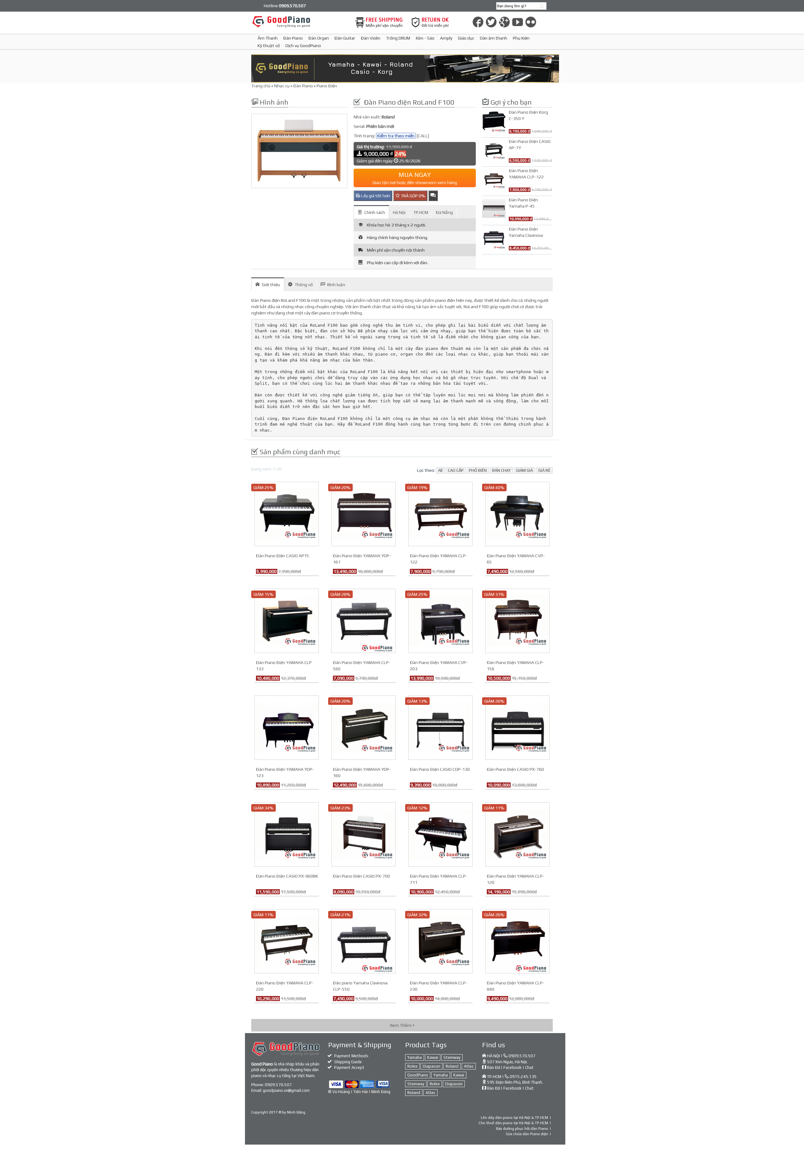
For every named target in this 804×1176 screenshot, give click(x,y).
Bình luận (336, 284)
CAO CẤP (456, 470)
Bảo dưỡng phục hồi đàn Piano (522, 1128)
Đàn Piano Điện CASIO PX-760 (515, 769)
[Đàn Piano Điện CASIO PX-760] (517, 727)
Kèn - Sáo (425, 38)
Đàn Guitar (344, 38)
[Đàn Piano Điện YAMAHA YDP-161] (363, 513)
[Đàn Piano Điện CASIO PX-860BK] (286, 833)
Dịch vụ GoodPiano (303, 45)
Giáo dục (466, 38)
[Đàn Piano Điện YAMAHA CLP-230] (440, 940)
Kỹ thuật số (269, 45)
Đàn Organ (318, 38)
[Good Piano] (299, 21)
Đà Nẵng (444, 212)
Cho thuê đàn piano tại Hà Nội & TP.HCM (513, 1123)
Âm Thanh (268, 38)
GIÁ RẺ (544, 470)
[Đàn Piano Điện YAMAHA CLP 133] (286, 620)
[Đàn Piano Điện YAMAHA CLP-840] (517, 940)
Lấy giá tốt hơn (375, 195)
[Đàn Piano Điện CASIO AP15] (286, 513)
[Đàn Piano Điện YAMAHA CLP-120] (517, 833)
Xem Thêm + (402, 1025)
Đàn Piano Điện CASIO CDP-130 (440, 769)
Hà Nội (399, 212)
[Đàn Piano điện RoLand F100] (299, 151)
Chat (529, 1067)
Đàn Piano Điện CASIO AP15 (282, 555)
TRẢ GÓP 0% (412, 195)
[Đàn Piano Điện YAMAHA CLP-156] (517, 620)
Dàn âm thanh (493, 38)
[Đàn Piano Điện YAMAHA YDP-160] (363, 727)
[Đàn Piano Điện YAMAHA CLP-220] (286, 940)
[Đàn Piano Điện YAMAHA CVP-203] (440, 620)
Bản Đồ (493, 1067)
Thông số (304, 284)
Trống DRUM (398, 38)
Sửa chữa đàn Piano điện (527, 1134)
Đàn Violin (370, 38)
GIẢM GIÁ (524, 470)
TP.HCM (420, 212)
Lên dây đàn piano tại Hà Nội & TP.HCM (514, 1117)
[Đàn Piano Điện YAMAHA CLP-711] (440, 833)
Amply (446, 38)
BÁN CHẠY (501, 470)
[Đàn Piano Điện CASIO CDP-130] (440, 727)
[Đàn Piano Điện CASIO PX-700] (363, 833)
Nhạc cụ (282, 85)
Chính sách (374, 212)
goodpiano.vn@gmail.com (286, 1090)
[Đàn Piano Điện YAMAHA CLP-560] (363, 620)
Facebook (512, 1067)
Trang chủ (260, 85)
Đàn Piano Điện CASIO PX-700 (361, 876)
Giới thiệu (271, 284)
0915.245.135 (523, 1076)
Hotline (285, 5)
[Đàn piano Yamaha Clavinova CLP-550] (363, 940)
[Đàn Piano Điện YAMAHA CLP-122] (440, 513)
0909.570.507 (278, 1084)
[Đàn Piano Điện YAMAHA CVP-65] (517, 513)
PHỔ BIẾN (478, 470)
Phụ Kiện (521, 38)
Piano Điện (327, 85)
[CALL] (423, 135)
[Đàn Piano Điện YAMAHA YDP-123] (286, 727)
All (440, 470)
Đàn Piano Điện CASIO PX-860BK (287, 876)
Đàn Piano (293, 38)
